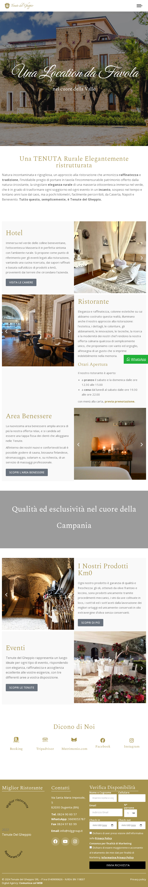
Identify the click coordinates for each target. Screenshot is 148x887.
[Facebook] (102, 740)
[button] (78, 258)
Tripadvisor (45, 748)
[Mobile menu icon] (139, 5)
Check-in (94, 820)
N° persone (129, 806)
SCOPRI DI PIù (90, 622)
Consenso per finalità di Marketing (110, 843)
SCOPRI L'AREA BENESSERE (26, 472)
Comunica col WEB (31, 883)
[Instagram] (131, 740)
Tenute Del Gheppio (16, 834)
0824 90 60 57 (64, 814)
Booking (16, 748)
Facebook (102, 746)
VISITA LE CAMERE (21, 282)
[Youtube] (65, 841)
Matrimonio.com (74, 748)
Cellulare (124, 792)
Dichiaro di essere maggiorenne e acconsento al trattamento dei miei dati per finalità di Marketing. (116, 852)
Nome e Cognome (100, 792)
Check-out (124, 820)
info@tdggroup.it (71, 831)
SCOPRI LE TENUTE (21, 687)
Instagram (132, 746)
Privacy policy (138, 879)
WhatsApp (138, 359)
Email (92, 805)
